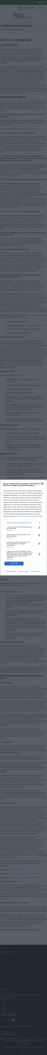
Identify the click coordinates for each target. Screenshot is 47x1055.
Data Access (23, 571)
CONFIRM (14, 563)
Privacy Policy (36, 571)
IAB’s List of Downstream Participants (26, 516)
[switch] (38, 528)
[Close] (43, 484)
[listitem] (23, 523)
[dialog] (23, 528)
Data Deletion (11, 571)
